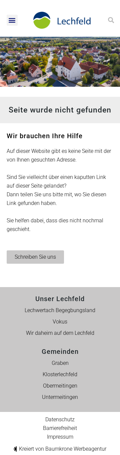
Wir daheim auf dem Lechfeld (60, 333)
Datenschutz (60, 419)
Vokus (60, 321)
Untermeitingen (60, 397)
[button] (12, 20)
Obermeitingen (60, 386)
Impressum (60, 437)
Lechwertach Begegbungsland (60, 310)
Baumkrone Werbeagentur (75, 449)
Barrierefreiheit (60, 428)
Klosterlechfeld (60, 374)
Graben (60, 363)
